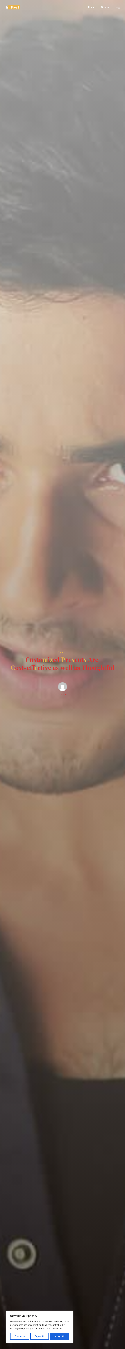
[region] (39, 1327)
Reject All (39, 1336)
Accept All (59, 1336)
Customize (20, 1336)
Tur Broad (12, 7)
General (62, 652)
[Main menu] (117, 7)
